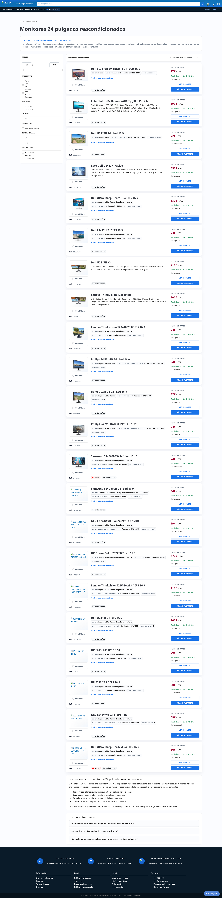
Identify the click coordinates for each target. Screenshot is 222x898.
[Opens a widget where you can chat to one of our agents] (212, 894)
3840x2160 (29, 158)
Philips (27, 94)
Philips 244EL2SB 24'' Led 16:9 (110, 359)
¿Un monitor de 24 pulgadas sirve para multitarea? (94, 831)
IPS (26, 138)
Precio (25, 57)
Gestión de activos (119, 881)
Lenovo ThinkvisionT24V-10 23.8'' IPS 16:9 (118, 585)
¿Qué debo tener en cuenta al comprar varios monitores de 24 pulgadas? (104, 839)
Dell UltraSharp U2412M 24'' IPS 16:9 (115, 747)
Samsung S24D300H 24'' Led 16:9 (112, 488)
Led (26, 143)
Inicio (22, 21)
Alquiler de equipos (120, 878)
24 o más (28, 106)
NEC (26, 92)
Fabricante (27, 76)
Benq (27, 81)
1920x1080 (29, 153)
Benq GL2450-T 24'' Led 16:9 (109, 391)
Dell (26, 84)
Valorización (117, 884)
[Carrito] (218, 3)
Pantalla (26, 101)
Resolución (27, 148)
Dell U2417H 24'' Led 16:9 (107, 133)
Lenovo (28, 89)
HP (26, 86)
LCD (26, 140)
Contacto (28, 9)
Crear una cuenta (210, 9)
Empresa (39, 887)
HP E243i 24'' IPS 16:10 (105, 650)
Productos (9, 9)
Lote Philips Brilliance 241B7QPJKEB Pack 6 (119, 101)
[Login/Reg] (214, 3)
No (26, 119)
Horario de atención (161, 887)
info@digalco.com (160, 881)
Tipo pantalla (28, 133)
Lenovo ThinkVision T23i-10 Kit (111, 295)
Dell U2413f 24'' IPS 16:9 (106, 618)
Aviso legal (78, 881)
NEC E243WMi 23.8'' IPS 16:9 (109, 714)
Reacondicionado (32, 128)
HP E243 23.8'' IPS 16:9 (105, 682)
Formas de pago (42, 884)
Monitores (30, 21)
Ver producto (185, 84)
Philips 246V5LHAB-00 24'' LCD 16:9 (114, 424)
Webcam (25, 114)
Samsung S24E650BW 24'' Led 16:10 (114, 456)
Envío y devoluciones (44, 878)
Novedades (53, 9)
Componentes (117, 887)
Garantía (39, 881)
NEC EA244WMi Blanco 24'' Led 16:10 (115, 521)
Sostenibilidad (40, 9)
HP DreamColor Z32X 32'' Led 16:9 (113, 553)
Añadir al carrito (185, 89)
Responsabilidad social (83, 884)
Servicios (19, 9)
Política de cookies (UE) (83, 887)
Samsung (28, 97)
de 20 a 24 (29, 109)
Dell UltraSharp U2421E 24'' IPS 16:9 (114, 198)
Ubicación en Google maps (164, 884)
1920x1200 (29, 155)
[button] (210, 4)
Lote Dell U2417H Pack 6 (107, 165)
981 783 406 (158, 878)
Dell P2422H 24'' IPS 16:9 (107, 230)
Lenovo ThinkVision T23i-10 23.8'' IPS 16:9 (118, 327)
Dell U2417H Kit (101, 262)
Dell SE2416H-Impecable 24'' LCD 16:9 (115, 69)
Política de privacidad (82, 878)
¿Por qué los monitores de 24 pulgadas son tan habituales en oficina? (103, 823)
